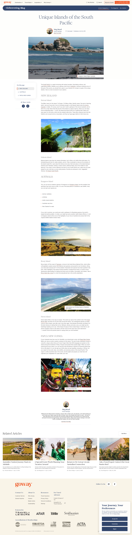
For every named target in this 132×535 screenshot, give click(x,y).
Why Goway (31, 496)
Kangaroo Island (74, 184)
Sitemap (43, 503)
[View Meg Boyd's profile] (50, 31)
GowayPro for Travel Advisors (58, 503)
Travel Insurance (45, 496)
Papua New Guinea (85, 339)
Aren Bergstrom (40, 470)
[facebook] (114, 484)
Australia (73, 86)
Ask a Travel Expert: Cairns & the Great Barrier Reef (114, 463)
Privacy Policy (44, 498)
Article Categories (103, 8)
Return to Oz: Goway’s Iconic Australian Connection (78, 463)
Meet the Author (57, 33)
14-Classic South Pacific (52, 171)
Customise (115, 524)
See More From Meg (66, 421)
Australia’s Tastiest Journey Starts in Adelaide (17, 463)
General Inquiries (19, 498)
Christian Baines (8, 470)
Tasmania (58, 264)
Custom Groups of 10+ (58, 498)
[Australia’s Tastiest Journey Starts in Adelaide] (18, 449)
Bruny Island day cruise (47, 273)
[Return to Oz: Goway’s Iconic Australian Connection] (82, 449)
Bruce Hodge (72, 470)
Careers (30, 498)
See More (123, 433)
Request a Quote (109, 2)
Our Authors (123, 8)
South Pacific (46, 84)
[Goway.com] (7, 2)
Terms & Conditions (46, 501)
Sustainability (31, 503)
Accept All (114, 519)
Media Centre (31, 501)
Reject (114, 529)
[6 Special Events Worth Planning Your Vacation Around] (50, 449)
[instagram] (109, 484)
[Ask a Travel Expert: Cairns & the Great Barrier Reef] (114, 449)
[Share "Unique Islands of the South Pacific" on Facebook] (23, 106)
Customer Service (19, 496)
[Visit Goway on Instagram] (27, 106)
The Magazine (114, 8)
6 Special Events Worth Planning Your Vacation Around (49, 463)
